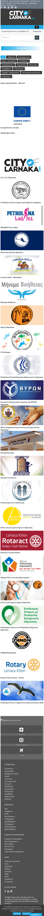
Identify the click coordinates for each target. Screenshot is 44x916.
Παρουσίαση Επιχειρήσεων (14, 852)
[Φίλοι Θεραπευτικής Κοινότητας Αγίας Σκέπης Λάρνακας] (22, 415)
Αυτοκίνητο (9, 882)
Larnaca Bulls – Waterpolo (11, 277)
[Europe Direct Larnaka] (22, 115)
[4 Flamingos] (22, 340)
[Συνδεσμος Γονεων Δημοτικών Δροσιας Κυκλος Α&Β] (22, 690)
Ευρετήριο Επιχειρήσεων (13, 839)
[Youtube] (9, 8)
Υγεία (6, 864)
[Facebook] (2, 8)
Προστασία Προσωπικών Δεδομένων (18, 899)
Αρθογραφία (33, 3)
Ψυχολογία (8, 866)
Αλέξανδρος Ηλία (8, 133)
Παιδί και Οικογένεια (12, 861)
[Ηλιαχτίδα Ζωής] (22, 441)
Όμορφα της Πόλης (11, 774)
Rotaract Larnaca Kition (10, 552)
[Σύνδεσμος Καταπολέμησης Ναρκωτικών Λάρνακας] (22, 365)
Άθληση (7, 869)
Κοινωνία (8, 784)
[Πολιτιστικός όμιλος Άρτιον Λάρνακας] (22, 515)
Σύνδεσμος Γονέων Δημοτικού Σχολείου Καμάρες (21, 202)
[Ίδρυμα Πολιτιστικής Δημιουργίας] (22, 565)
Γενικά (7, 776)
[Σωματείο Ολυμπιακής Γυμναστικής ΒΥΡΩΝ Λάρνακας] (22, 390)
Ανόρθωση (8, 811)
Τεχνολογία (9, 879)
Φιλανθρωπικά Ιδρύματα (31, 73)
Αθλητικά (11, 57)
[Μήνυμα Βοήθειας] (22, 290)
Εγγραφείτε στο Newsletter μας (17, 3)
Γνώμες (3, 5)
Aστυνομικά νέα (10, 781)
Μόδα (7, 876)
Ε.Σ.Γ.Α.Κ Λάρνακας (8, 177)
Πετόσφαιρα (9, 824)
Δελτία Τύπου (9, 846)
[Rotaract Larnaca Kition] (22, 540)
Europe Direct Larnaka (10, 128)
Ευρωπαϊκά (21, 65)
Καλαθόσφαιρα (10, 821)
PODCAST (8, 799)
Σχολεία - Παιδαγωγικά (10, 73)
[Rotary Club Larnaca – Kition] (22, 665)
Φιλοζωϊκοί (6, 76)
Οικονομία (8, 779)
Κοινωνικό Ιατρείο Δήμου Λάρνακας (15, 602)
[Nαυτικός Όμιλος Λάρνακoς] (22, 240)
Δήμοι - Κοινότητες (9, 61)
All (3, 57)
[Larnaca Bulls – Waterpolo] (22, 265)
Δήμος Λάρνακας (7, 327)
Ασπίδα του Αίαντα (8, 478)
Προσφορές (9, 849)
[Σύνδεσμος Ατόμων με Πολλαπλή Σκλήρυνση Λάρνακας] (22, 615)
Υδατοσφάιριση (10, 827)
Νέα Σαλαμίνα (10, 816)
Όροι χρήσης (26, 913)
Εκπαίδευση (24, 61)
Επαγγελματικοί (8, 65)
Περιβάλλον (6, 69)
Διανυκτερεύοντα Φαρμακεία (19, 1)
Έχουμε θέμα (9, 771)
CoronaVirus (9, 769)
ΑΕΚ (6, 809)
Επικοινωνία (11, 5)
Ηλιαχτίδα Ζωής (7, 453)
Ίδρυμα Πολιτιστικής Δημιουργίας (15, 577)
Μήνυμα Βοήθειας (8, 302)
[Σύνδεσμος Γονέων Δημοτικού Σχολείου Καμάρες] (22, 190)
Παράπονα (4, 1)
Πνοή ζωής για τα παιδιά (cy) (12, 503)
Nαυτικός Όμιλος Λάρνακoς (12, 252)
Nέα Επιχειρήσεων (11, 841)
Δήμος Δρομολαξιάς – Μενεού (13, 83)
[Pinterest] (16, 8)
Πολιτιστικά (19, 69)
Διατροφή (8, 871)
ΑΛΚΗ (7, 814)
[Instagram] (12, 8)
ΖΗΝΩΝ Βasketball (8, 653)
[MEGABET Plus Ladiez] (22, 215)
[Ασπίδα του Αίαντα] (22, 466)
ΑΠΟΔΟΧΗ (17, 913)
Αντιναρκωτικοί (24, 57)
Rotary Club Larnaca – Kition (12, 678)
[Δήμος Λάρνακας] (22, 315)
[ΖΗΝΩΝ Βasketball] (22, 641)
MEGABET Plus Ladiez (9, 227)
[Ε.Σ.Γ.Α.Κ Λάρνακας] (22, 165)
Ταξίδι (7, 874)
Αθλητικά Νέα (9, 797)
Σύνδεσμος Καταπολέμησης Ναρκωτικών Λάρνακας (22, 377)
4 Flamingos (5, 352)
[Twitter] (5, 8)
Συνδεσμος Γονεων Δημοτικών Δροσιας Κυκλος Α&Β (22, 703)
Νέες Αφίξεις (9, 844)
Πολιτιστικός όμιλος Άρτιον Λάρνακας (16, 528)
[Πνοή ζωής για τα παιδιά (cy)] (22, 490)
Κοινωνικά (33, 65)
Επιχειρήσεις (9, 789)
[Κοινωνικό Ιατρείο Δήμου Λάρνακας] (22, 590)
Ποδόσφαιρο (9, 819)
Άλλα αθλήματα (10, 829)
